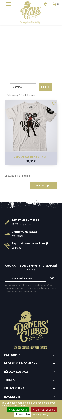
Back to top (44, 185)
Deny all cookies (45, 409)
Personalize (23, 414)
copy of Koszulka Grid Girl (31, 156)
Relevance (23, 87)
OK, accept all (18, 409)
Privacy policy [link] (40, 414)
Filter (45, 87)
